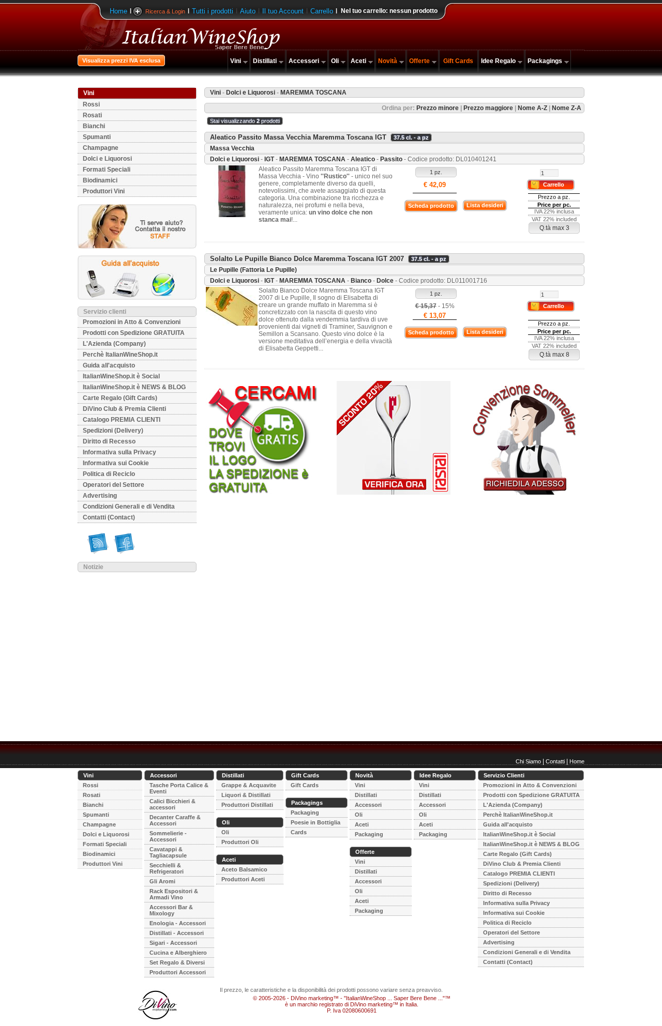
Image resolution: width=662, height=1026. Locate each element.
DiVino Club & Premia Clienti (124, 408)
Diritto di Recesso (109, 441)
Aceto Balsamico (244, 869)
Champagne (100, 147)
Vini (235, 61)
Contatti (555, 761)
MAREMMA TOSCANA (312, 159)
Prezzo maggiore (488, 108)
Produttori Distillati (247, 805)
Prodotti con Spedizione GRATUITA (134, 332)
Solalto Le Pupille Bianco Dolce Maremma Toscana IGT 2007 (307, 259)
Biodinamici (100, 180)
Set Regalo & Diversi (177, 962)
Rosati (92, 115)
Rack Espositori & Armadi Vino (173, 894)
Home (118, 11)
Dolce (385, 280)
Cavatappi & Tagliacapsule (168, 852)
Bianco (361, 280)
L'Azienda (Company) (114, 343)
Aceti (358, 61)
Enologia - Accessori (177, 923)
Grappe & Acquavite (248, 785)
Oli (335, 61)
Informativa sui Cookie (116, 463)
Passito (391, 159)
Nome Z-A (566, 108)
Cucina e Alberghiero (178, 953)
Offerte (419, 61)
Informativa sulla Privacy (119, 452)
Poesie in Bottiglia (315, 822)
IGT (269, 159)
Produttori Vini (104, 191)
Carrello (321, 11)
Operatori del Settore (113, 484)
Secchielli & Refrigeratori (166, 868)
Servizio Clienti (504, 775)
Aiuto (247, 11)
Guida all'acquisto (109, 365)
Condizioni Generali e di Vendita (129, 506)
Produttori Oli (240, 842)
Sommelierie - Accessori (168, 836)
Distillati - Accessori (176, 933)
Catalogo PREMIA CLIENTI (121, 419)
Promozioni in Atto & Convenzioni (131, 322)
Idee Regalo (498, 61)
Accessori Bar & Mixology (171, 910)
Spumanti (97, 137)
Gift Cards (458, 61)
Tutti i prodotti (212, 11)
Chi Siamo (528, 761)
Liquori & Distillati (245, 795)
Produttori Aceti (243, 879)
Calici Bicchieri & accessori (172, 804)
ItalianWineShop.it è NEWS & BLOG (134, 387)
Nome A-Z (532, 108)
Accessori (304, 61)
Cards (299, 832)
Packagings (545, 61)
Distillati (265, 61)
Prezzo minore (437, 108)
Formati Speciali (106, 169)
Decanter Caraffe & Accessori (175, 820)
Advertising (100, 495)
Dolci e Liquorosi (107, 158)
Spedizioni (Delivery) (113, 430)
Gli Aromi (162, 881)
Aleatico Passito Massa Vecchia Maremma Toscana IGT (298, 137)
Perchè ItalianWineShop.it (120, 354)
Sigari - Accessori (173, 943)
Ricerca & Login (165, 11)
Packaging (305, 812)
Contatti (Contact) (109, 517)
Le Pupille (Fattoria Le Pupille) (253, 269)
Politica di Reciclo (109, 474)
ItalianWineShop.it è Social (121, 376)
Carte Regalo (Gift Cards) (120, 398)
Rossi (91, 104)
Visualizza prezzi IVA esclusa (121, 60)
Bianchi (94, 126)
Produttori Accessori (177, 972)
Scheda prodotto (431, 206)
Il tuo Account (283, 11)
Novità (387, 61)
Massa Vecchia (232, 148)
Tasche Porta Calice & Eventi (178, 788)
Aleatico (363, 159)
